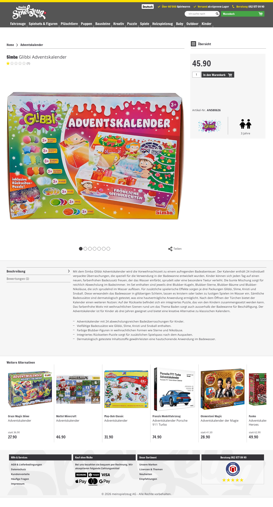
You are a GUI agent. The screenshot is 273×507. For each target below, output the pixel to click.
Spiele (144, 23)
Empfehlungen (148, 479)
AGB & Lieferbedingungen (26, 464)
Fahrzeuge (18, 23)
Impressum (18, 483)
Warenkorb (214, 74)
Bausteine (102, 23)
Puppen (86, 23)
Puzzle (132, 23)
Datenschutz (18, 469)
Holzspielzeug (162, 23)
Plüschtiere (69, 23)
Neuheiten (145, 474)
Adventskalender (31, 44)
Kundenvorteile (20, 474)
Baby (179, 23)
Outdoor (192, 23)
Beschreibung (16, 271)
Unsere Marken (148, 464)
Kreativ (118, 23)
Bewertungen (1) (18, 278)
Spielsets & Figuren (43, 23)
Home (10, 44)
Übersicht (204, 43)
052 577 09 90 (256, 6)
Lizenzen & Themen (151, 469)
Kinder (206, 23)
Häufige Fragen (20, 479)
